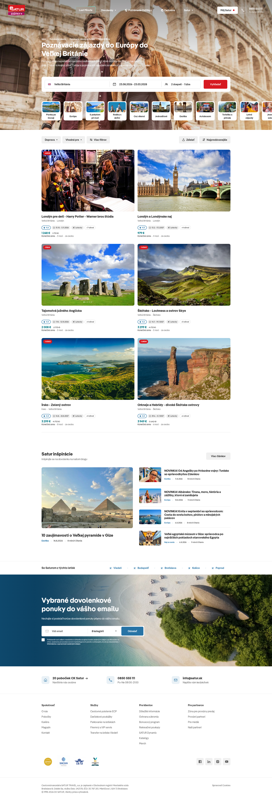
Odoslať (132, 631)
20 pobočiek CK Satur (68, 678)
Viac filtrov (100, 139)
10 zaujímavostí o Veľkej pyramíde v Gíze (77, 535)
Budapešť (143, 567)
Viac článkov (218, 456)
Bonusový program (149, 722)
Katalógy (144, 738)
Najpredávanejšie (217, 139)
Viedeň (117, 567)
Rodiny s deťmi (117, 116)
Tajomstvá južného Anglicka (62, 311)
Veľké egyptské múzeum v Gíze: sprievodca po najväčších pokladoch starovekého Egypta (193, 535)
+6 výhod (185, 416)
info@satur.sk (192, 678)
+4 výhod (185, 227)
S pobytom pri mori (95, 116)
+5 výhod (185, 322)
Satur (187, 10)
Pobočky (46, 716)
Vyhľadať (215, 84)
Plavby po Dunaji (51, 116)
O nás (45, 711)
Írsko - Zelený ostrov (56, 405)
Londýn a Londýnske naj (155, 216)
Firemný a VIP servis (101, 727)
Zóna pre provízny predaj (201, 711)
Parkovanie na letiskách (102, 722)
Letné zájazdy (249, 116)
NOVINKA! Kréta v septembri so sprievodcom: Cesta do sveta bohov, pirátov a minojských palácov (193, 514)
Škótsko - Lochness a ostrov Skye (162, 311)
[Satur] (16, 10)
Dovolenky (107, 10)
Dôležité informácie (149, 711)
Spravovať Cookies (221, 785)
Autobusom (205, 116)
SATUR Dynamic (148, 732)
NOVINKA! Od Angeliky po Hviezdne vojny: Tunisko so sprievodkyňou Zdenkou (196, 472)
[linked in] (208, 761)
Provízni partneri (196, 716)
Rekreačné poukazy (149, 727)
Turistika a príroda (227, 116)
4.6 (47, 227)
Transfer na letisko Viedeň (104, 732)
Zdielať (190, 139)
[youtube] (226, 761)
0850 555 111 (126, 678)
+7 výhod (90, 227)
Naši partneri (194, 727)
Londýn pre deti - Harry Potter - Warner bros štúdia (78, 216)
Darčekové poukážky (101, 716)
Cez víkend (139, 116)
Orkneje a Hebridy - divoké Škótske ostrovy (169, 405)
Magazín (46, 727)
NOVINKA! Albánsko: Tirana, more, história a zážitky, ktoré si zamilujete (192, 493)
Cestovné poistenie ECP (103, 711)
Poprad (219, 567)
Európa (73, 116)
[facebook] (200, 761)
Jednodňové (161, 116)
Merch (142, 743)
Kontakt (46, 732)
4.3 (47, 416)
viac (147, 65)
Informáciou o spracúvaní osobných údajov (63, 644)
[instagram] (217, 761)
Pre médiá (193, 722)
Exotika (183, 116)
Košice (196, 567)
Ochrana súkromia (149, 716)
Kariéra (45, 722)
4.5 (143, 227)
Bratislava (170, 567)
